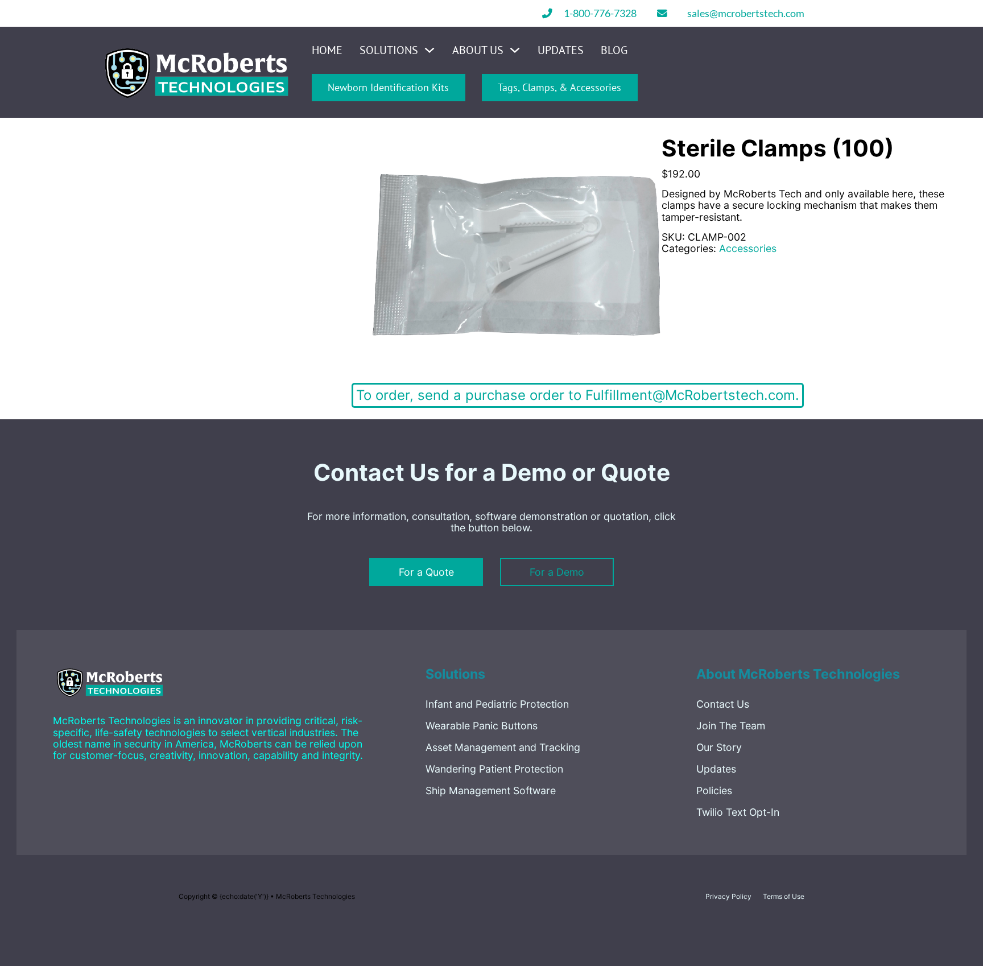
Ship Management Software (491, 790)
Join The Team (730, 726)
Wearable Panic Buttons (482, 726)
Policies (714, 790)
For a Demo (557, 572)
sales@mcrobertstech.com (745, 13)
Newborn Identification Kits (388, 87)
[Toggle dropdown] (429, 50)
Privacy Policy (728, 896)
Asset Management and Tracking (503, 747)
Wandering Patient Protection (494, 769)
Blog (614, 50)
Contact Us (722, 704)
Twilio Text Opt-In (737, 812)
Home (327, 50)
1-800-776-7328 (600, 13)
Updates (561, 50)
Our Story (719, 747)
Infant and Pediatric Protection (497, 704)
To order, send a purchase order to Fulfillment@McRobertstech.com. (577, 395)
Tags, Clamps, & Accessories (559, 87)
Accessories (748, 248)
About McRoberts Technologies (798, 674)
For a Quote (426, 572)
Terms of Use (783, 896)
